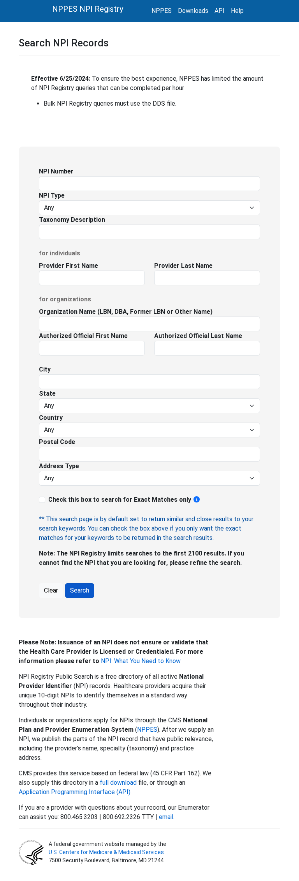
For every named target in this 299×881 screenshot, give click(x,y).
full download (118, 782)
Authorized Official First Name (83, 336)
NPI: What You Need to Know (140, 661)
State (47, 393)
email (166, 817)
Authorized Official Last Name (198, 336)
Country (51, 417)
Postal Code (57, 442)
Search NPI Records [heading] (64, 43)
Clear (51, 590)
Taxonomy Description (72, 219)
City (45, 369)
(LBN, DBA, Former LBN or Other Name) (154, 311)
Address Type (59, 466)
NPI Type (52, 195)
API (220, 10)
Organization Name (67, 311)
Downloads (193, 10)
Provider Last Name (183, 265)
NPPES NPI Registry (87, 9)
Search (79, 590)
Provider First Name (68, 265)
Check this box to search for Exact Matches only (120, 499)
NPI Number (56, 171)
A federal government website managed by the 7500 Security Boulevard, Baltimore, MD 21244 (106, 852)
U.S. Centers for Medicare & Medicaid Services (106, 852)
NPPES (161, 10)
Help (237, 10)
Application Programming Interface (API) (74, 792)
